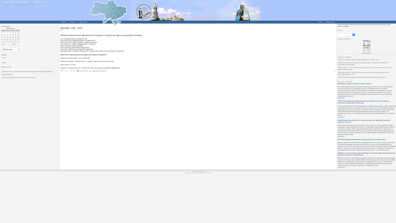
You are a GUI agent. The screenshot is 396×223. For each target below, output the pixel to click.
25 (2, 42)
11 (2, 37)
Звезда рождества (7, 74)
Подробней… (116, 68)
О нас (320, 22)
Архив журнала (366, 53)
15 (13, 37)
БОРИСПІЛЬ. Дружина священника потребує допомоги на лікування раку (361, 139)
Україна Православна (22, 2)
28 (10, 42)
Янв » (14, 44)
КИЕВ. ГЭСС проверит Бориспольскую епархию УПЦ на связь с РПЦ (358, 60)
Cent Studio (208, 173)
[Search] (353, 34)
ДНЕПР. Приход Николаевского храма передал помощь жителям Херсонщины (361, 77)
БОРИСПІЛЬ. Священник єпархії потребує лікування (355, 84)
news (90, 71)
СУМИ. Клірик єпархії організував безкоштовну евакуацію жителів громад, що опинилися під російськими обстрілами (363, 102)
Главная (72, 22)
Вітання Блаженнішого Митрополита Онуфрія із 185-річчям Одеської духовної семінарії (101, 35)
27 (7, 42)
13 (7, 37)
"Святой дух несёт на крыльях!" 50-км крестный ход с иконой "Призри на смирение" (27, 71)
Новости (63, 22)
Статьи (4, 58)
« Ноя (3, 44)
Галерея (4, 62)
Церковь (4, 55)
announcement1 (83, 71)
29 (13, 42)
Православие (83, 22)
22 (13, 40)
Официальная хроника (99, 71)
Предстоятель (330, 22)
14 (10, 37)
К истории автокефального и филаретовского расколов (18, 77)
